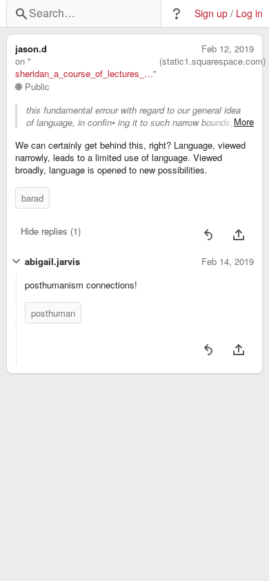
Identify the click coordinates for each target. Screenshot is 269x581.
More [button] (244, 122)
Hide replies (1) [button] (51, 230)
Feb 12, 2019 (227, 49)
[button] (176, 14)
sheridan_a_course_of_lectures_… (84, 73)
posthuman (53, 312)
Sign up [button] (211, 13)
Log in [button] (249, 13)
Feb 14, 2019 (227, 261)
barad (32, 197)
